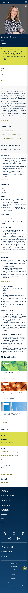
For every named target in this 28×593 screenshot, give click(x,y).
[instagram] (22, 533)
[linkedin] (5, 533)
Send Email (4, 439)
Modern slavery (14, 571)
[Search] (22, 2)
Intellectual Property (7, 130)
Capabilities (7, 495)
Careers (5, 509)
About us (6, 500)
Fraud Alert (14, 574)
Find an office (8, 547)
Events (3, 522)
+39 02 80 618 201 (6, 455)
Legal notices (14, 563)
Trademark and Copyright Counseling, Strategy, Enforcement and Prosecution (12, 139)
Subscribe (6, 551)
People (4, 490)
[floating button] (25, 568)
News (2, 518)
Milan (3, 81)
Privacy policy (14, 566)
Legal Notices (9, 585)
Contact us (6, 556)
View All (4, 422)
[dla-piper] (5, 2)
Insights (5, 505)
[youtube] (18, 538)
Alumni (3, 526)
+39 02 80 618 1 (5, 76)
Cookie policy (14, 569)
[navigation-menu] (26, 2)
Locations (4, 514)
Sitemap (13, 578)
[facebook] (9, 538)
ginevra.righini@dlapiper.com (8, 70)
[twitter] (14, 533)
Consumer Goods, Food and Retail (10, 134)
